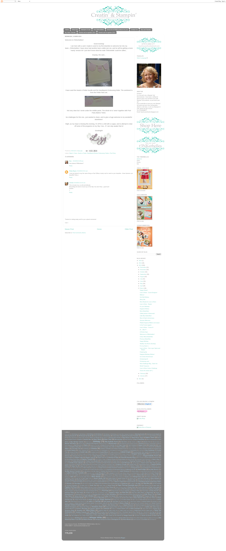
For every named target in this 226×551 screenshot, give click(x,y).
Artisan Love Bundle (94, 437)
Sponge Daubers (146, 501)
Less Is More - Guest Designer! (148, 292)
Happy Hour (83, 466)
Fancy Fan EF (131, 459)
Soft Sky (97, 501)
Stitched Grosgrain (140, 505)
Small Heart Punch (151, 499)
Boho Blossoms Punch (125, 443)
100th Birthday (75, 434)
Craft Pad (141, 450)
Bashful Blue (87, 439)
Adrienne (139, 159)
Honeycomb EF (135, 467)
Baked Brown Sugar (137, 437)
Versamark (153, 513)
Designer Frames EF (115, 454)
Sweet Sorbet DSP (147, 508)
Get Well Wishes (144, 297)
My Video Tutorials (70, 32)
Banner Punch (72, 439)
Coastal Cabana (70, 450)
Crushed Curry (94, 452)
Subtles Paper (156, 506)
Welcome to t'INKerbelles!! (147, 334)
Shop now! (75, 29)
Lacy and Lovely (90, 473)
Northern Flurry (107, 483)
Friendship (98, 462)
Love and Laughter (74, 475)
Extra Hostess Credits (100, 459)
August (142, 276)
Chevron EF (151, 446)
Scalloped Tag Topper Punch (124, 496)
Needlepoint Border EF (131, 481)
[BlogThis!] (91, 151)
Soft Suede (107, 501)
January (142, 376)
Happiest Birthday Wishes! (147, 354)
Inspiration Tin (102, 469)
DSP (90, 455)
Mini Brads (154, 476)
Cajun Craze (122, 445)
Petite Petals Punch (87, 489)
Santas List (99, 496)
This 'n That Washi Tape (125, 512)
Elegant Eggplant (69, 457)
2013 (140, 265)
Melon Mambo (96, 476)
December (143, 267)
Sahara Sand (78, 496)
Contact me (134, 29)
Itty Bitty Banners (154, 469)
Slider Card (135, 499)
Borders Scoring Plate (150, 443)
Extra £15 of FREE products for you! (117, 29)
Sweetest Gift (156, 508)
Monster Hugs (133, 478)
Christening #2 (144, 359)
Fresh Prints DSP (90, 462)
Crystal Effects (104, 452)
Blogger (123, 537)
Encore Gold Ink (149, 457)
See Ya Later (89, 497)
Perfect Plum (131, 487)
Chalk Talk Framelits (96, 446)
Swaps (113, 508)
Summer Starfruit (95, 508)
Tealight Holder (149, 510)
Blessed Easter (156, 441)
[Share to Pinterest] (96, 151)
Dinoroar (67, 455)
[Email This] (90, 151)
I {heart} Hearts (155, 467)
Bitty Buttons (124, 441)
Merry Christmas (107, 476)
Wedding (77, 517)
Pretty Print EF (154, 490)
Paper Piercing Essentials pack (128, 485)
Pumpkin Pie (89, 492)
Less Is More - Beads (146, 304)
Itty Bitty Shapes (95, 471)
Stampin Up (147, 503)
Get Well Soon (126, 462)
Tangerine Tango (102, 510)
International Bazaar (119, 469)
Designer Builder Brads (93, 454)
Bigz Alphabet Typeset (77, 441)
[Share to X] (93, 151)
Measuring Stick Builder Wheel (83, 476)
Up (128, 513)
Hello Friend (78, 467)
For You (145, 461)
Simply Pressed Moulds (80, 499)
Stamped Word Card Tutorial (136, 503)
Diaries (151, 454)
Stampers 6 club (85, 29)
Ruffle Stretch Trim (149, 494)
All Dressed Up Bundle (85, 435)
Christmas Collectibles (105, 448)
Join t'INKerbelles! (98, 29)
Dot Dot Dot (84, 455)
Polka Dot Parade (79, 490)
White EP (133, 517)
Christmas (94, 448)
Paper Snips (156, 485)
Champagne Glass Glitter (109, 446)
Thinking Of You (113, 512)
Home (67, 29)
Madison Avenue (108, 475)
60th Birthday (98, 434)
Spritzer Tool (94, 503)
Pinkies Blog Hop (142, 489)
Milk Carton (147, 476)
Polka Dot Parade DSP (91, 490)
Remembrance (69, 494)
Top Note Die (73, 513)
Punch (95, 492)
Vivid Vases (137, 515)
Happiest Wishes (144, 308)
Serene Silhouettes (99, 497)
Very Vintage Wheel (99, 515)
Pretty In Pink (135, 490)
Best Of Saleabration (152, 439)
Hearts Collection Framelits (148, 466)
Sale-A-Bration (89, 496)
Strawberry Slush (97, 506)
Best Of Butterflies (139, 439)
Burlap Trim (114, 445)
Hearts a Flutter (82, 153)
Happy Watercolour (102, 466)
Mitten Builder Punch (87, 478)
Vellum (146, 513)
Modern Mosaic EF (122, 478)
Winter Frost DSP (76, 519)
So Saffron (90, 501)
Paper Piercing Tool (146, 485)
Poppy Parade (115, 490)
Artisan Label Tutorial (83, 437)
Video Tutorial (109, 515)
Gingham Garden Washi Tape (148, 462)
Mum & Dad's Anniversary (147, 318)
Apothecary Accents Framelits (130, 435)
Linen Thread (154, 473)
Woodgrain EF (116, 519)
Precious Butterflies (145, 339)
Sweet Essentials (135, 508)
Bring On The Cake (95, 445)
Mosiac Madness (122, 480)
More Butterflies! (144, 311)
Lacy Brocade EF (101, 473)
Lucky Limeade (96, 475)
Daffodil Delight (125, 452)
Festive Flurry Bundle (92, 461)
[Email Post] (86, 150)
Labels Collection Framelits (75, 473)
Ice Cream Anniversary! (146, 356)
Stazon (119, 505)
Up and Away (134, 513)
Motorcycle (140, 480)
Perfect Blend (123, 487)
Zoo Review (152, 519)
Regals (157, 492)
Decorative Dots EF (155, 452)
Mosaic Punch (112, 480)
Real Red (125, 492)
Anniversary (107, 435)
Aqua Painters (152, 435)
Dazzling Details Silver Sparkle (140, 452)
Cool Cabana (112, 450)
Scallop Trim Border (109, 496)
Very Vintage (75, 515)
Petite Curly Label (154, 487)
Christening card (144, 361)
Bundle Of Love (105, 445)
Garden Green (116, 462)
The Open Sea (103, 512)
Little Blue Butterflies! (146, 315)
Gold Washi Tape (110, 464)
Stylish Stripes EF (139, 506)
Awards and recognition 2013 (106, 32)
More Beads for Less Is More (148, 302)
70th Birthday (106, 434)
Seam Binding (137, 496)
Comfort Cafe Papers (94, 450)
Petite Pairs (68, 489)
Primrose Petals (69, 492)
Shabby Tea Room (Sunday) (148, 343)
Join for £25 (115, 471)
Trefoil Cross (81, 513)
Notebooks (125, 483)
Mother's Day (131, 480)
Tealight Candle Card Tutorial (126, 510)
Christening (86, 448)
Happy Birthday (144, 341)
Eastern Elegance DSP (125, 455)
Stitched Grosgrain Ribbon (153, 505)
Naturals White (101, 481)
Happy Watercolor (92, 466)
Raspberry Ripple (114, 492)
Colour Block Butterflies (146, 336)
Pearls (117, 487)
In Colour (85, 469)
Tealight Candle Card (113, 510)
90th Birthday (114, 434)
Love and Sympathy (85, 474)
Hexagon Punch (102, 467)
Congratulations (104, 450)
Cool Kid (119, 450)
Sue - (70, 161)
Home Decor (126, 467)
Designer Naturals (126, 454)
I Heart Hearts (73, 469)
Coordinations (125, 450)
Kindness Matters (135, 471)
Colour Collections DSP (83, 450)
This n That (135, 512)
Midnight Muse (137, 476)
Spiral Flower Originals (135, 501)
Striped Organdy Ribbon (112, 506)
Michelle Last (128, 476)
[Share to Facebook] (95, 151)
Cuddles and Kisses (114, 452)
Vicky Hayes (73, 171)
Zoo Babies (145, 519)
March (142, 288)
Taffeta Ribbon (90, 510)
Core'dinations (133, 450)
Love (66, 475)
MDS (71, 476)
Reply (70, 165)
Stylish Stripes (130, 506)
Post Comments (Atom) (79, 232)
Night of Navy (98, 483)
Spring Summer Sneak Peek (82, 503)
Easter (106, 455)
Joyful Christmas (124, 471)
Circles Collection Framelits (145, 448)
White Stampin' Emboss (142, 517)
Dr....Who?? (143, 329)
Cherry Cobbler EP (143, 446)
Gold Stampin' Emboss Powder (98, 464)
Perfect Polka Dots (142, 487)
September (143, 274)
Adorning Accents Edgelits (153, 434)
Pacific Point (93, 485)
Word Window (127, 519)
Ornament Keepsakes (72, 485)
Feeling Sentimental (78, 461)
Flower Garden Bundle (105, 461)
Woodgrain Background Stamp (103, 519)
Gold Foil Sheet (86, 464)
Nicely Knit (91, 483)
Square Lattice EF (103, 503)
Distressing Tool (76, 455)
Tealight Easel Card (139, 510)
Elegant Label (79, 457)
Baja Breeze (126, 437)
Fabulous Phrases (111, 459)
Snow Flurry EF (81, 501)
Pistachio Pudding (154, 489)
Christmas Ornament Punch (119, 448)
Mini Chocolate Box (76, 478)
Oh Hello (138, 483)
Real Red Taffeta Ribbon (138, 492)
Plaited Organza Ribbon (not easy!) (150, 322)
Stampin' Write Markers (108, 505)
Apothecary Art (144, 435)
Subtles (147, 506)
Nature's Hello (110, 481)
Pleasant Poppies (69, 490)
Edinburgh (139, 455)
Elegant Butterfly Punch (150, 455)
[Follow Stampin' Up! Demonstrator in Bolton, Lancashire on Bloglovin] (144, 404)
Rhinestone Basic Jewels (98, 494)
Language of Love (113, 473)
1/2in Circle (67, 434)
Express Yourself (87, 459)
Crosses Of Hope (74, 452)
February (143, 373)
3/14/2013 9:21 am (82, 171)
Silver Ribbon (152, 497)
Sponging (154, 501)
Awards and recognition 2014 (87, 32)
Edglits (133, 455)
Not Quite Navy (116, 483)
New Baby (77, 483)
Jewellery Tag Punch (106, 471)
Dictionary (157, 454)
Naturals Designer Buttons (90, 481)
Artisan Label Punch (72, 437)
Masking (67, 476)
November (143, 269)
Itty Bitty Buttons (86, 471)
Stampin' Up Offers (88, 505)
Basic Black (97, 439)
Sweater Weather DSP (122, 508)
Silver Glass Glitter (127, 497)
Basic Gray (107, 439)
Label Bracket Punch (145, 471)
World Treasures (144, 366)
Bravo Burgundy (68, 445)
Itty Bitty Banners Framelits (72, 471)
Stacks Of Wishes (113, 503)
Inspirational (109, 469)
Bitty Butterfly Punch (111, 441)
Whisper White (95, 517)
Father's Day (155, 459)
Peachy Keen (101, 487)
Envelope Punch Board (74, 459)
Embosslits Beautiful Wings (128, 457)
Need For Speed (119, 481)
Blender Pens (147, 441)
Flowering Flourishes (135, 461)
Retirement (78, 494)
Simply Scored (92, 499)
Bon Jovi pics (134, 443)
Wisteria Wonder (88, 519)
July (141, 279)
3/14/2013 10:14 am (79, 182)
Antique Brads (116, 435)
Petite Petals (77, 489)
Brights (86, 445)
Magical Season (118, 475)
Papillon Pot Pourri (71, 487)
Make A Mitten (127, 475)
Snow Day (73, 501)
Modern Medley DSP (100, 478)
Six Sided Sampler (125, 499)
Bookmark (141, 443)
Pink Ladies (117, 489)
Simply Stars (116, 499)
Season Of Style (149, 496)
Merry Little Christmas (118, 476)
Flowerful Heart (124, 461)
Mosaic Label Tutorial (91, 480)
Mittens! (142, 295)
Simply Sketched (105, 499)
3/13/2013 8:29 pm (78, 161)
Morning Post (81, 480)
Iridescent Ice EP (130, 469)
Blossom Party (81, 443)
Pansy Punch (111, 485)
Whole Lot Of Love (153, 517)
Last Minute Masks (135, 473)
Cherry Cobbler (121, 446)
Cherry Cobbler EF (132, 446)
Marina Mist (140, 475)
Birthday (96, 441)
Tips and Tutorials (146, 29)
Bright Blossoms (78, 445)
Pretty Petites (145, 490)
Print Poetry (80, 492)
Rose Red (139, 494)
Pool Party (113, 153)
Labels (159, 471)
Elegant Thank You (102, 457)
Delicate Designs (82, 454)
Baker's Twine (73, 153)
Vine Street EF (118, 515)
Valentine (141, 513)
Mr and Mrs (147, 480)
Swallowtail (106, 508)
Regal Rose (150, 492)
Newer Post (69, 229)
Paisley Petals (102, 485)
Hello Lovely (86, 467)
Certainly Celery (74, 446)
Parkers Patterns (84, 487)
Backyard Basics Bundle (115, 437)
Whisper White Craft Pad (111, 517)
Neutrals (69, 483)
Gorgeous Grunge (121, 464)
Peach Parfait (93, 487)
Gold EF (78, 464)
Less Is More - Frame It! (146, 327)
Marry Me (142, 299)
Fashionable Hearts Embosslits (143, 459)
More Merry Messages (143, 478)
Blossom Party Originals (92, 443)
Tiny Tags (152, 512)
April (141, 286)
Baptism (80, 439)
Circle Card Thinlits (132, 448)
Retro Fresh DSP (86, 494)
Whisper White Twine (124, 517)
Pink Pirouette (126, 489)
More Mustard (155, 478)
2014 (140, 263)
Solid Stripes (116, 501)
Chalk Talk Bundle (85, 446)
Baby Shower (104, 437)
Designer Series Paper (139, 454)
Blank (139, 441)
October (142, 272)
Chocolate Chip (76, 448)
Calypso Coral (142, 445)
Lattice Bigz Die (145, 473)
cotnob (71, 182)
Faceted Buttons (122, 459)
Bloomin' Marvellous (70, 443)
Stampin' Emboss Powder (73, 505)
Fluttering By (143, 352)
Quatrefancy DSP (103, 492)
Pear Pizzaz (109, 487)
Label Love (154, 471)
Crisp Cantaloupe (149, 450)
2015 (140, 260)
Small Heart (142, 499)
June (141, 281)
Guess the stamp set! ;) (146, 370)
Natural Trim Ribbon (78, 481)
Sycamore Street (69, 510)
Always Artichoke (98, 435)
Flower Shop (116, 461)
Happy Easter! (144, 290)
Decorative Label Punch (71, 454)
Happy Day (74, 466)
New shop (85, 483)
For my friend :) (144, 346)
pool (99, 490)
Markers (149, 475)
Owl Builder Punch (83, 485)
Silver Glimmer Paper (140, 497)
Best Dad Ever (128, 439)
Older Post (129, 229)
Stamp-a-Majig (124, 503)
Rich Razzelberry (111, 494)
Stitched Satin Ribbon (84, 506)
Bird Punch (88, 441)
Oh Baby (132, 483)
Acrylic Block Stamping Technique (125, 434)
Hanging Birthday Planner (144, 464)
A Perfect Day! (144, 332)
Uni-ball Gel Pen (122, 513)
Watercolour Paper (69, 517)
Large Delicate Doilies (124, 473)
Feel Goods (67, 461)
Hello (73, 467)
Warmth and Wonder (147, 515)
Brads (158, 443)
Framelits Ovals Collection (75, 462)
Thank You (93, 512)
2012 (140, 378)
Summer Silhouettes (82, 508)
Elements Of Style (113, 457)
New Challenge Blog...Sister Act (148, 363)
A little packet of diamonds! (147, 313)
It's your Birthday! (145, 306)
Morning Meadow (70, 480)
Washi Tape (156, 515)
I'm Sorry (79, 469)
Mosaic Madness (102, 480)
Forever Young (154, 461)
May (141, 283)
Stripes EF (122, 506)
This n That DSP (144, 512)
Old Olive (146, 483)
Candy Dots (152, 445)
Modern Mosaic (112, 478)
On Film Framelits (157, 483)
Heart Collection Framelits (122, 466)
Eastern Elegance (114, 455)
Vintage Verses (128, 515)
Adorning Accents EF (71, 435)
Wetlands (85, 517)
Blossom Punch (103, 443)
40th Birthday (90, 434)
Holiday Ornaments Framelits (115, 467)
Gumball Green (133, 464)
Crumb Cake (84, 452)
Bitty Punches (133, 441)
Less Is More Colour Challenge (148, 368)
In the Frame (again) (145, 325)
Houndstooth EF (146, 467)
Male (134, 474)
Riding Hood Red (123, 494)
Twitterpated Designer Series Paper (95, 513)
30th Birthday (82, 434)
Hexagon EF (93, 467)
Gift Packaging (136, 462)
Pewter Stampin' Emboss (99, 489)
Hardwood (111, 466)
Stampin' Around (156, 503)
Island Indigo (142, 469)
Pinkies (134, 489)
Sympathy (79, 510)
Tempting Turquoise (81, 512)
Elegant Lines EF (90, 457)
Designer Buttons (104, 454)
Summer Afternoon (145, 320)
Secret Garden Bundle (77, 497)
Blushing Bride (113, 443)
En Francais (140, 457)
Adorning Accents (140, 434)
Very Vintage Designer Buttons (86, 515)
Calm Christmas (132, 445)
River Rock (132, 494)
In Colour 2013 (93, 469)
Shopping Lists (117, 497)
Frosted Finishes (107, 462)
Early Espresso (97, 455)
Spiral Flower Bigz (125, 501)
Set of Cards (109, 497)
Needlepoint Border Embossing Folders (98, 153)
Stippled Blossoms (128, 505)
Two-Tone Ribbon (112, 513)
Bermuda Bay (118, 439)
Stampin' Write (97, 505)
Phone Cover (110, 488)
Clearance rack (157, 448)
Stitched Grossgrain (70, 506)
